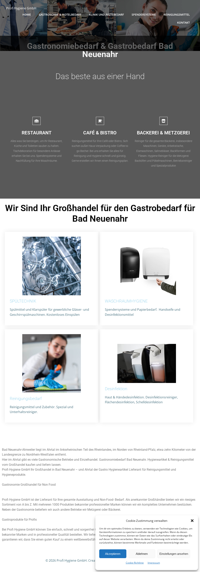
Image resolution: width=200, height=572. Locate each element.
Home (26, 14)
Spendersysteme (144, 14)
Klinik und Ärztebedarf (106, 14)
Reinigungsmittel (177, 14)
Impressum (154, 562)
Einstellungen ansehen (173, 553)
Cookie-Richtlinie (135, 562)
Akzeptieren (112, 553)
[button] (192, 521)
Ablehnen (142, 553)
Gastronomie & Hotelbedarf (60, 14)
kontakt (183, 22)
